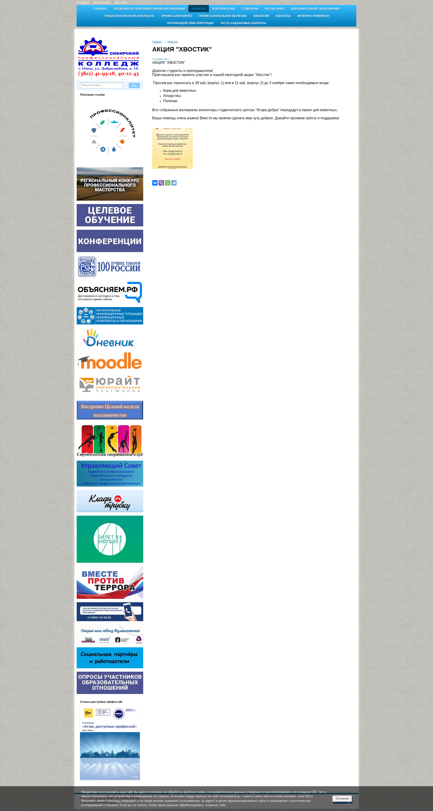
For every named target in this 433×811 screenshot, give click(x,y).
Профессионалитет (176, 16)
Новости (198, 8)
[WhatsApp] (167, 183)
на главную (83, 2)
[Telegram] (174, 183)
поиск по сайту (102, 2)
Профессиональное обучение (223, 16)
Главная (100, 8)
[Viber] (161, 183)
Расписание (274, 8)
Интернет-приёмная (313, 16)
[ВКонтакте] (155, 183)
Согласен (342, 798)
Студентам (250, 8)
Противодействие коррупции (190, 23)
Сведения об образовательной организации (149, 8)
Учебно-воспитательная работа (129, 16)
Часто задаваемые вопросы (243, 23)
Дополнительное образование (315, 8)
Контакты (283, 16)
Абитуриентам (223, 8)
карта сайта (121, 2)
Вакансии (261, 16)
